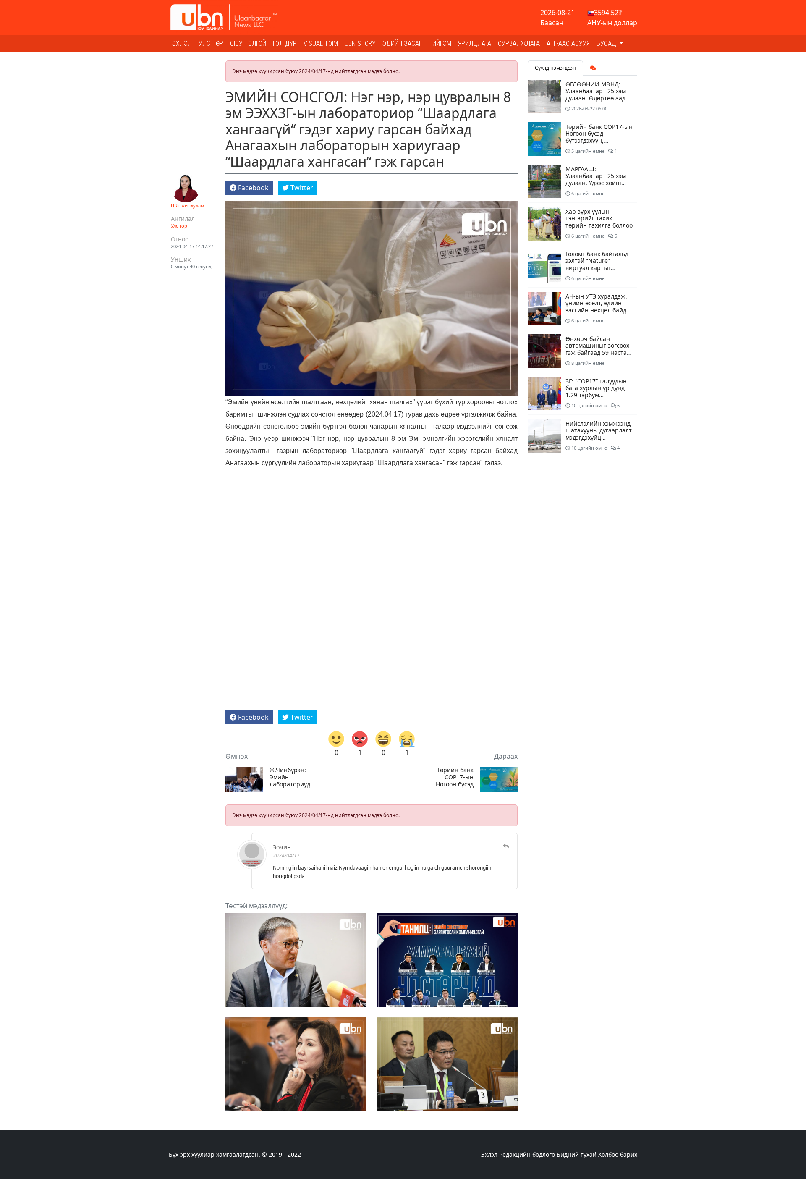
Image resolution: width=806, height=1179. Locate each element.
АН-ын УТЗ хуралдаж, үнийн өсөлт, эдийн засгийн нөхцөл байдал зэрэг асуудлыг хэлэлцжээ (599, 310)
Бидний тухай (577, 1154)
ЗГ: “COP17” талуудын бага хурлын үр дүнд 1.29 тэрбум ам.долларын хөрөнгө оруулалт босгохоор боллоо (596, 398)
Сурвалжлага (519, 43)
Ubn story (360, 43)
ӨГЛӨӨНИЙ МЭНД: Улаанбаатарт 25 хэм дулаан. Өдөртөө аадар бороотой (599, 94)
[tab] (593, 68)
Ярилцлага (474, 43)
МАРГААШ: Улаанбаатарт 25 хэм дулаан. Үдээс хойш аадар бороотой (595, 179)
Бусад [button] (607, 43)
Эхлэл (182, 43)
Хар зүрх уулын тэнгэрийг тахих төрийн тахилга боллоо (599, 218)
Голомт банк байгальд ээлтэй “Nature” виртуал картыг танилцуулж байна (596, 264)
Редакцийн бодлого (527, 1154)
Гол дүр (285, 43)
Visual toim (321, 43)
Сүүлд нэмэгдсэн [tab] (555, 67)
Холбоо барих (617, 1154)
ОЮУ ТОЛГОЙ (248, 43)
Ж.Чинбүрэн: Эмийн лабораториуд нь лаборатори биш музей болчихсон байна (291, 777)
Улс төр (211, 43)
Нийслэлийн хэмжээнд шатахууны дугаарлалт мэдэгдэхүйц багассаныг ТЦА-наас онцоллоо (598, 437)
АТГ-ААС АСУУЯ (568, 43)
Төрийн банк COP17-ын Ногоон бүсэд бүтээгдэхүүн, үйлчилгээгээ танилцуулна (454, 777)
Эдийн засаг (402, 43)
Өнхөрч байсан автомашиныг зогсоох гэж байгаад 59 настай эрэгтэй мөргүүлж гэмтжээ (598, 353)
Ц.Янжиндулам (187, 205)
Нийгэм (440, 43)
